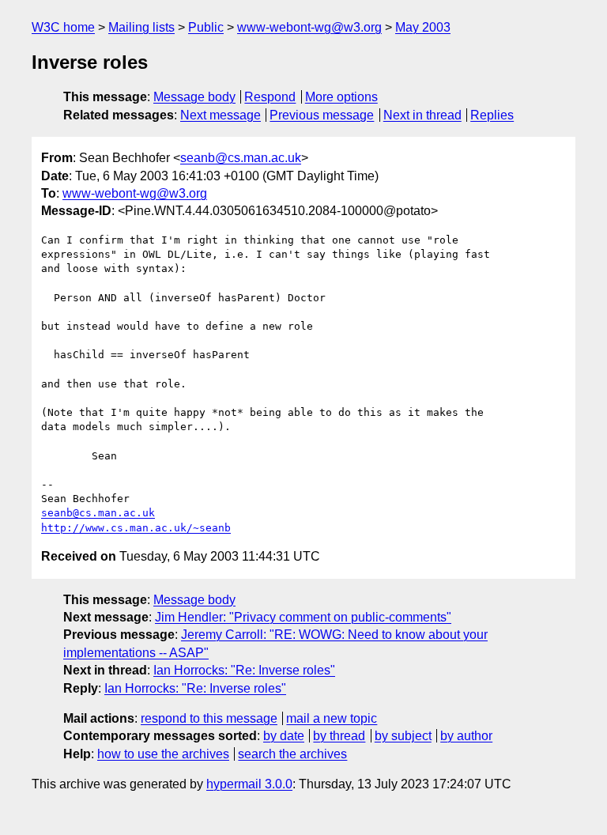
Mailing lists (141, 27)
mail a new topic (331, 718)
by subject (403, 735)
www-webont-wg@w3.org (309, 27)
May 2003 (423, 27)
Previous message (322, 115)
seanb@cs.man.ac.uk (240, 157)
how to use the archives (163, 754)
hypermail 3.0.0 (249, 784)
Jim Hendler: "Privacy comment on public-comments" (303, 617)
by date (283, 735)
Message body (194, 97)
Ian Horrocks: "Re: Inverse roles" (244, 670)
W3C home (63, 27)
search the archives (292, 754)
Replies (492, 115)
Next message (220, 115)
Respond (270, 97)
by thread (339, 735)
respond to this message (209, 718)
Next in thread (422, 115)
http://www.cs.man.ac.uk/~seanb (136, 528)
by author (466, 735)
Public (206, 27)
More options (341, 97)
